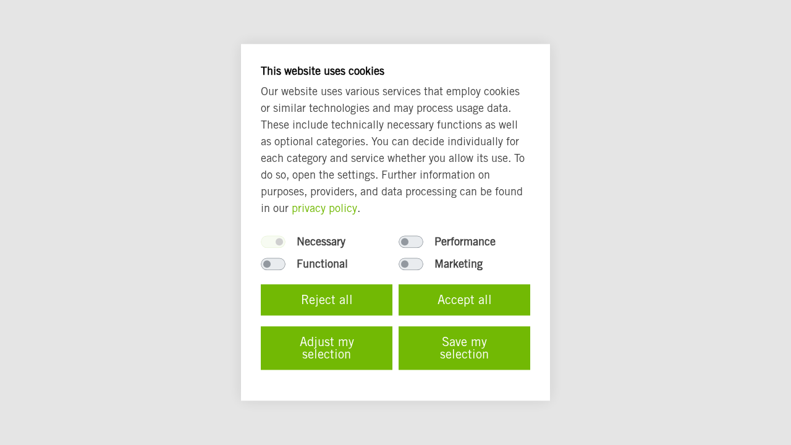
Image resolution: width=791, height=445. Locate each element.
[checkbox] (273, 242)
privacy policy (324, 208)
